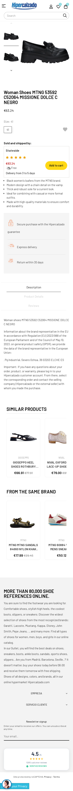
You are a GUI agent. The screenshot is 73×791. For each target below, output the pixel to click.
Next (11, 70)
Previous (11, 23)
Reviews (33, 305)
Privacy (47, 776)
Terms (56, 776)
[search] (65, 15)
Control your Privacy (14, 786)
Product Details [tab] (33, 296)
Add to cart (56, 165)
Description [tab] (33, 287)
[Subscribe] (66, 736)
